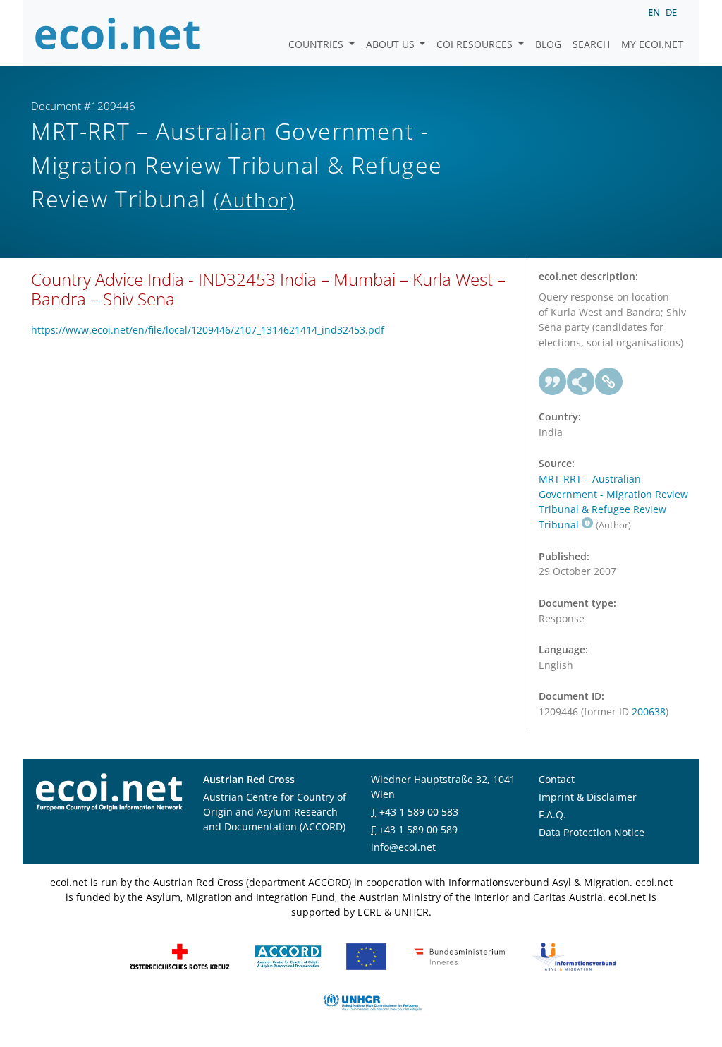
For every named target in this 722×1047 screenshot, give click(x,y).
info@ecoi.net (403, 847)
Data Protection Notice (591, 832)
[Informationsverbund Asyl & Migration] (574, 955)
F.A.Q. (552, 814)
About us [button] (391, 44)
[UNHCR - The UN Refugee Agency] (372, 1001)
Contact (557, 779)
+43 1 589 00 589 (418, 829)
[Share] (581, 382)
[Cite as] (553, 382)
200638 (649, 711)
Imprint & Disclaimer (588, 797)
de (671, 12)
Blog (548, 44)
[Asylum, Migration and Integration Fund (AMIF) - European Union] (366, 955)
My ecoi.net (652, 44)
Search (591, 44)
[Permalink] (609, 382)
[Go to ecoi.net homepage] (117, 33)
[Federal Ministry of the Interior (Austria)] (459, 955)
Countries (317, 44)
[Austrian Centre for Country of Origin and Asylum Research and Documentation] (288, 955)
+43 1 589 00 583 (418, 811)
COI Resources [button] (475, 44)
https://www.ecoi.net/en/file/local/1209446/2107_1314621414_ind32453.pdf (207, 330)
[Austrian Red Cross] (180, 955)
